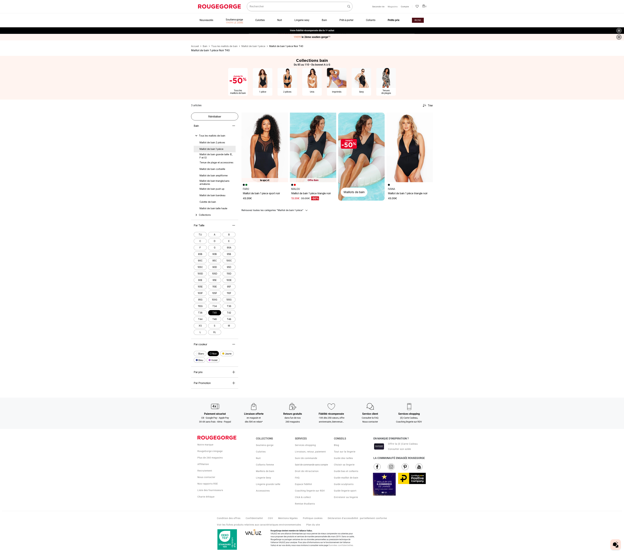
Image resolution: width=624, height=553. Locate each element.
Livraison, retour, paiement (310, 451)
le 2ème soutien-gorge (312, 37)
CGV (270, 518)
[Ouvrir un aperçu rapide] (284, 116)
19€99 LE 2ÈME (234, 22)
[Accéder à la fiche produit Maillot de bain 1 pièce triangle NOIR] (410, 147)
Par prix (198, 372)
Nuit (258, 458)
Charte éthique (205, 496)
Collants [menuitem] (370, 20)
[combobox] (299, 6)
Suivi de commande (306, 458)
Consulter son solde (399, 449)
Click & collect (303, 497)
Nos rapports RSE (207, 483)
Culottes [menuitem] (260, 20)
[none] (215, 135)
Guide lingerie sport (345, 490)
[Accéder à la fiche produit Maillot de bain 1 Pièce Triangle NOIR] (313, 147)
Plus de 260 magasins (210, 457)
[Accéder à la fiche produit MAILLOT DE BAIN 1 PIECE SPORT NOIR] (264, 147)
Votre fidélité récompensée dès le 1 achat (312, 29)
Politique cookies (313, 518)
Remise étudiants (305, 503)
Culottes (261, 451)
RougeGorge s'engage (210, 451)
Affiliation (203, 464)
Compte (405, 7)
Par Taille (199, 225)
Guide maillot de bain (346, 477)
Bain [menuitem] (324, 20)
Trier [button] (430, 105)
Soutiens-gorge (264, 445)
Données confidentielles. (341, 545)
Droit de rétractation (307, 471)
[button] (200, 353)
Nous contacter (206, 477)
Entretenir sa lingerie (346, 497)
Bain (196, 125)
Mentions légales (288, 518)
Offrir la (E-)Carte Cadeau (403, 444)
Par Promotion (202, 383)
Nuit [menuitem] (279, 20)
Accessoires (263, 490)
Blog (336, 445)
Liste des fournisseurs (210, 490)
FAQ (297, 477)
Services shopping (305, 445)
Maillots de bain (265, 471)
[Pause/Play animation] (619, 30)
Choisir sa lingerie (344, 464)
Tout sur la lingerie (344, 451)
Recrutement (204, 470)
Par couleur (200, 344)
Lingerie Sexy (263, 477)
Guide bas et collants (346, 471)
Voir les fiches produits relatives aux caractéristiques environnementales (259, 524)
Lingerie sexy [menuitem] (301, 20)
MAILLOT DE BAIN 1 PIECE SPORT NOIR (261, 193)
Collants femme (265, 464)
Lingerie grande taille (268, 484)
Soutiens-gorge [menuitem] (234, 19)
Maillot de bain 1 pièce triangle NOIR (408, 193)
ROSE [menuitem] (418, 20)
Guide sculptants (344, 484)
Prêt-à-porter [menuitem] (346, 20)
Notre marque (205, 444)
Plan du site (313, 524)
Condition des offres (228, 518)
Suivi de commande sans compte (311, 464)
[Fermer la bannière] (619, 37)
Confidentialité (254, 518)
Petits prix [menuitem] (393, 20)
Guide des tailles (343, 458)
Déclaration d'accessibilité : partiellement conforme (357, 518)
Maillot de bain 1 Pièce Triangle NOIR (311, 193)
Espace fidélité (303, 484)
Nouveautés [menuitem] (206, 20)
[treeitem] (212, 135)
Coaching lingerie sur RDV (310, 490)
